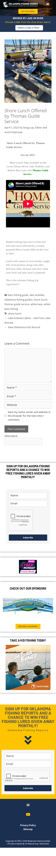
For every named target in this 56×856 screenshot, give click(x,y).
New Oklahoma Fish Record (24, 327)
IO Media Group (31, 844)
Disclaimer (44, 844)
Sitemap (28, 829)
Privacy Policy (28, 825)
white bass (36, 304)
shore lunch (40, 299)
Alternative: (11, 436)
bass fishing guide (18, 295)
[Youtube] (28, 814)
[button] (47, 4)
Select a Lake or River (28, 27)
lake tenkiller (37, 295)
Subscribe (28, 537)
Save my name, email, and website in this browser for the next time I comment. (29, 415)
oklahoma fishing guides (18, 299)
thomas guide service (16, 304)
